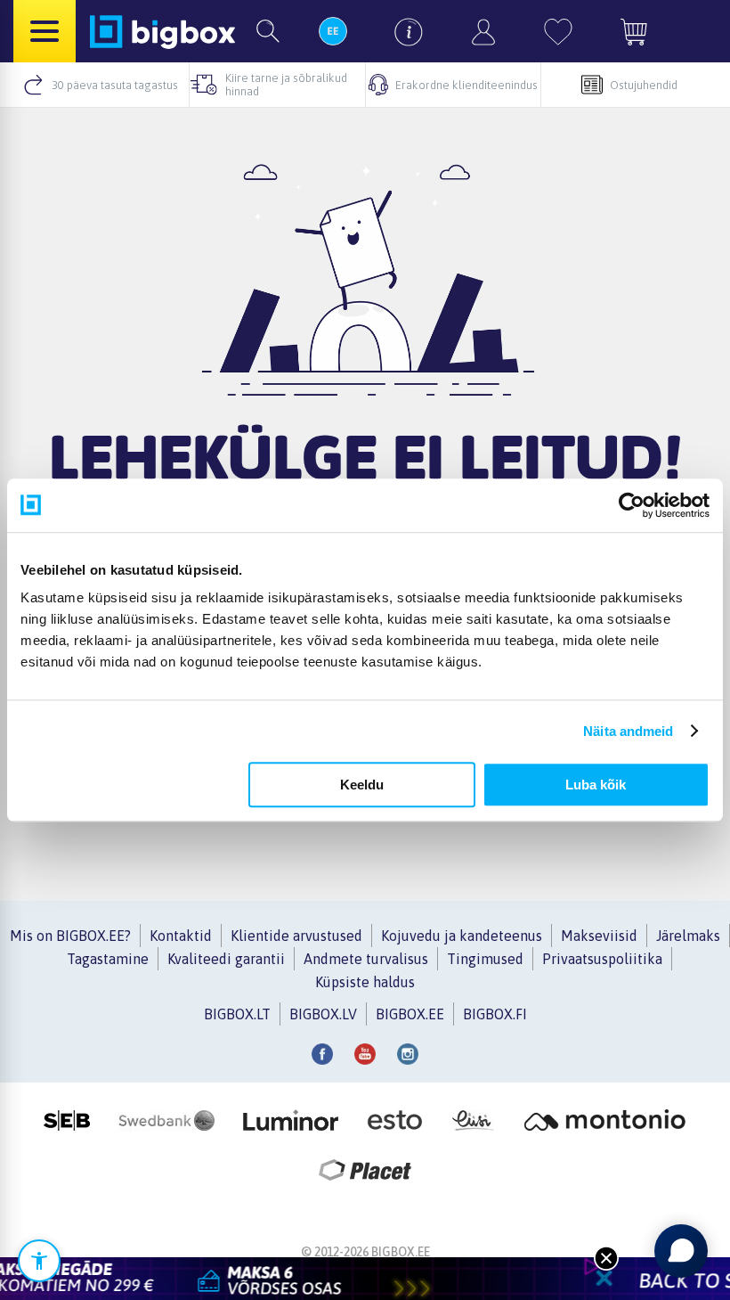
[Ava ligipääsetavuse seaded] (39, 1260)
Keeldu (362, 784)
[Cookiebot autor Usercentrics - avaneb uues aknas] (632, 505)
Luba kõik (595, 784)
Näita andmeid (628, 731)
